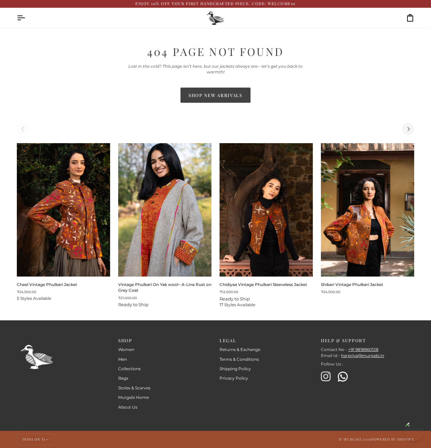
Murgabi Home (133, 397)
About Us (127, 407)
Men (122, 359)
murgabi (352, 439)
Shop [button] (125, 340)
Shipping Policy (235, 368)
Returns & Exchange (240, 349)
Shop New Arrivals (215, 95)
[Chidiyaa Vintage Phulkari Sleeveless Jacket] (266, 210)
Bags (123, 378)
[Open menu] (27, 18)
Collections (129, 368)
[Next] (408, 129)
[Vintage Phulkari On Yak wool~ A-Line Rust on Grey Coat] (164, 210)
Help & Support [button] (343, 340)
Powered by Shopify (392, 439)
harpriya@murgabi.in (362, 355)
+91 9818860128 (363, 349)
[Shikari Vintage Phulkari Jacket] (367, 210)
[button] (63, 339)
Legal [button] (228, 340)
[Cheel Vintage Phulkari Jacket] (63, 210)
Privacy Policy (234, 378)
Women (126, 349)
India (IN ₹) (34, 439)
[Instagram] (326, 377)
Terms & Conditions (239, 359)
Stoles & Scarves (134, 388)
